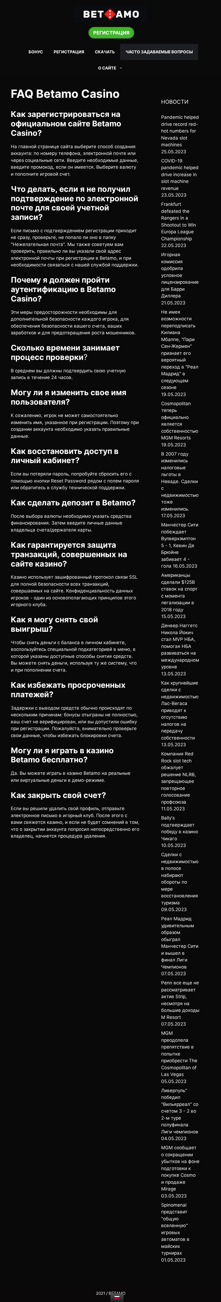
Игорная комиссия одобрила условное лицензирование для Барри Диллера (180, 275)
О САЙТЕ (107, 68)
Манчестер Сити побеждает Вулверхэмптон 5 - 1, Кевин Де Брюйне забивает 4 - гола (179, 545)
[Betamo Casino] (110, 13)
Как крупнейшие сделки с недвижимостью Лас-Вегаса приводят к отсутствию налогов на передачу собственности (180, 710)
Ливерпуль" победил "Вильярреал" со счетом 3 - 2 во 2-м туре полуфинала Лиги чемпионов (179, 1111)
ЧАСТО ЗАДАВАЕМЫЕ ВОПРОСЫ (159, 51)
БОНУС (36, 51)
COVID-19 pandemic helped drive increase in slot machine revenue (180, 174)
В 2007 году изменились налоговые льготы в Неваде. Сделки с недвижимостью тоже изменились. (180, 481)
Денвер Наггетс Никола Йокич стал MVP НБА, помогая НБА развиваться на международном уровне (180, 646)
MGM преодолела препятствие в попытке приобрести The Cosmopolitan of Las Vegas (179, 1053)
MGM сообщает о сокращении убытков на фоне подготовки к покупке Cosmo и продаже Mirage (180, 1168)
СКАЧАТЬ (105, 51)
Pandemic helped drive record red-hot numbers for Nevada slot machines (180, 130)
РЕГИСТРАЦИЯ (111, 33)
